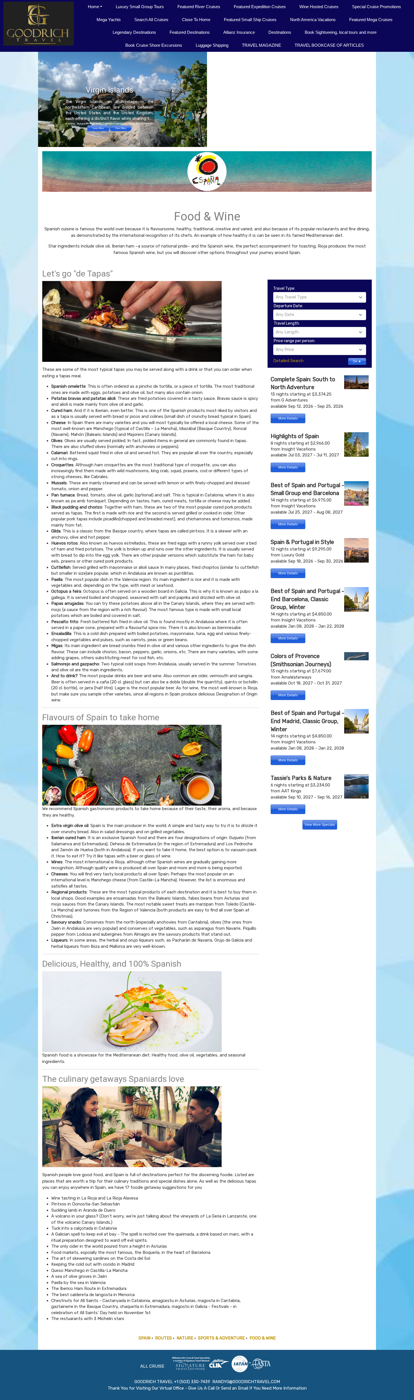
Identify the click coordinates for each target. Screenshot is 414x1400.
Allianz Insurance (239, 32)
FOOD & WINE (263, 1338)
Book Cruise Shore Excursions (153, 45)
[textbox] (319, 297)
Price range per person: (294, 340)
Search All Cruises (151, 19)
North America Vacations (313, 19)
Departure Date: (288, 306)
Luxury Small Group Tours (140, 6)
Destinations (279, 32)
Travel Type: (284, 288)
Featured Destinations (190, 32)
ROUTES (163, 1338)
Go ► (357, 361)
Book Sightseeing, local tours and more (341, 32)
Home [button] (93, 6)
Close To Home (196, 19)
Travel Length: (287, 323)
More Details (288, 418)
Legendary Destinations (134, 32)
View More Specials (319, 825)
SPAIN (144, 1338)
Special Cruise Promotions (376, 6)
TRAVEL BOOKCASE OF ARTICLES (329, 45)
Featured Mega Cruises (371, 19)
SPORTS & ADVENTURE (221, 1338)
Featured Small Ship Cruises (250, 19)
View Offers (120, 128)
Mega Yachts (109, 19)
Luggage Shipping (212, 45)
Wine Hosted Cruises (319, 6)
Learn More (98, 128)
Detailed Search (288, 360)
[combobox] (319, 297)
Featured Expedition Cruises (260, 6)
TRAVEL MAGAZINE (261, 45)
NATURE (185, 1338)
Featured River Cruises (198, 6)
